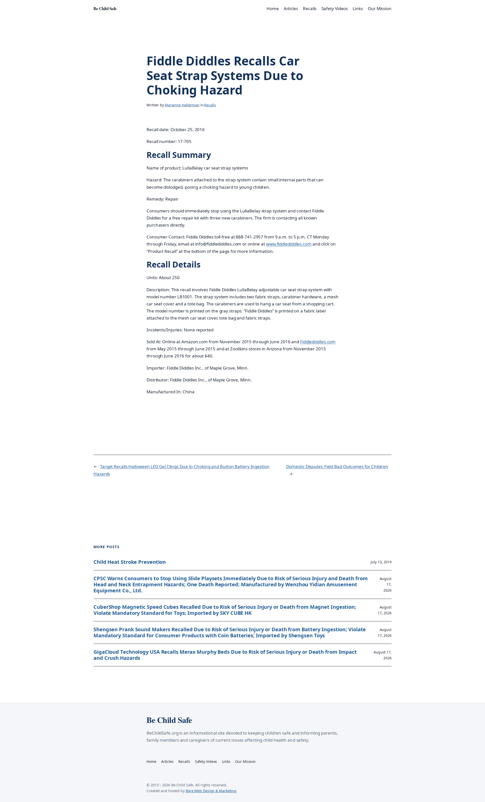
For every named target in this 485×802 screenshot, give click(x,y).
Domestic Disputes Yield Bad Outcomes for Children (337, 466)
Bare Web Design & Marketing (211, 790)
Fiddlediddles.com (317, 342)
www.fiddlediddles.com (288, 244)
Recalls (210, 105)
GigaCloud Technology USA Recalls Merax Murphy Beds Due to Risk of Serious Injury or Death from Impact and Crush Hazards (225, 655)
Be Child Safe (105, 8)
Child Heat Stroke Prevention (129, 562)
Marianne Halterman (182, 105)
